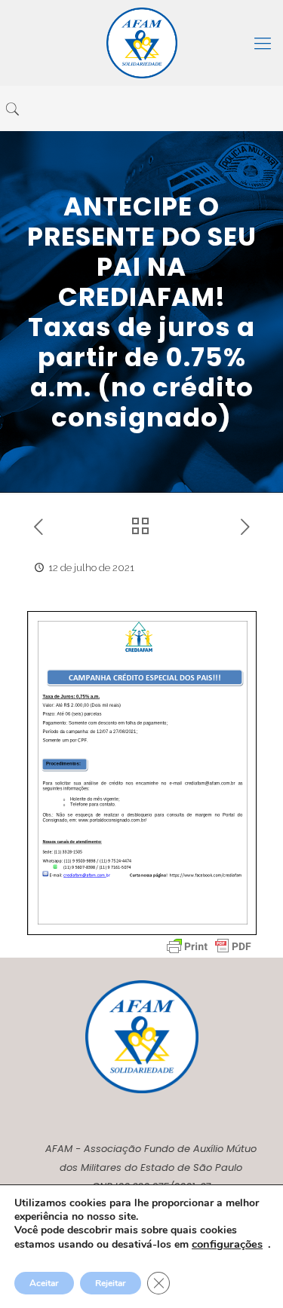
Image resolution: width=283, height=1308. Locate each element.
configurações (227, 1244)
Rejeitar (110, 1283)
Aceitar (44, 1283)
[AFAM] (141, 43)
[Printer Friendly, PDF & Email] (209, 946)
